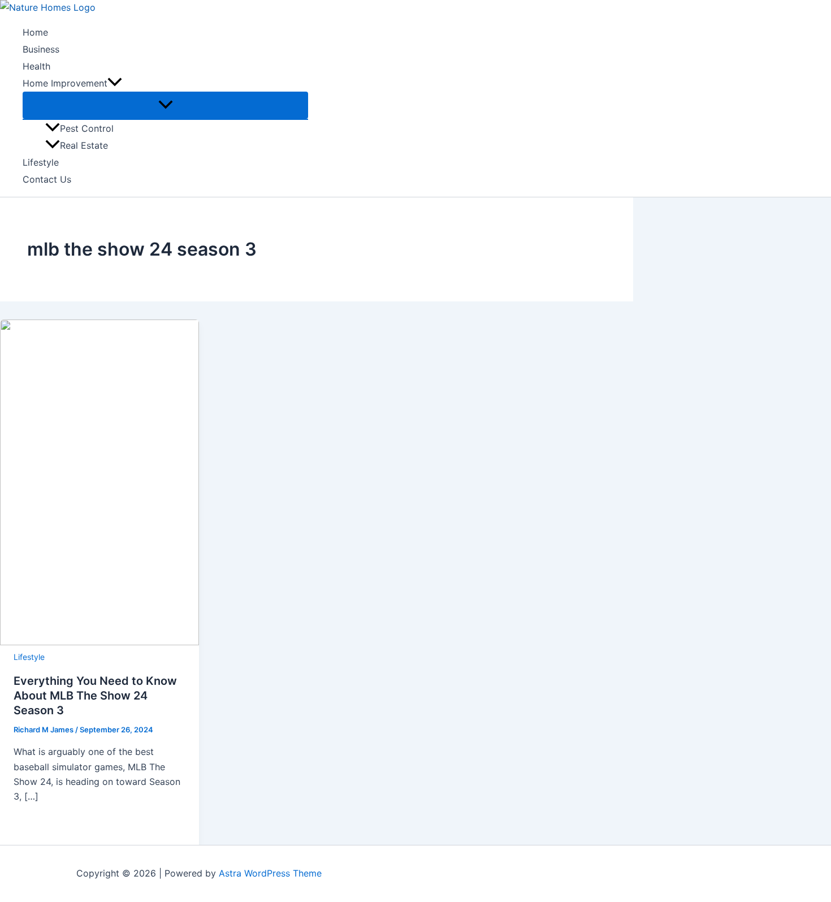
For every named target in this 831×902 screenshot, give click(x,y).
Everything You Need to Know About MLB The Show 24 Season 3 (95, 695)
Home (35, 32)
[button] (114, 83)
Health (36, 66)
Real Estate (84, 145)
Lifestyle (41, 162)
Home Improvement (65, 83)
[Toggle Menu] (165, 105)
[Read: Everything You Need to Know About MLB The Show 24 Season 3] (99, 642)
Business (41, 49)
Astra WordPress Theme (270, 873)
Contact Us (47, 179)
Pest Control (87, 128)
